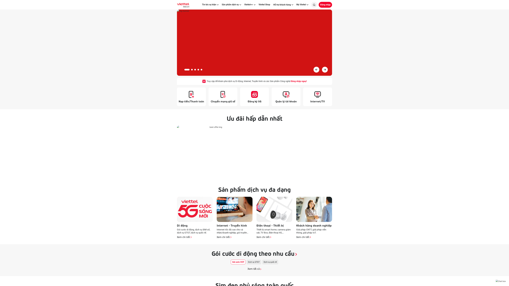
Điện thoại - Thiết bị (270, 225)
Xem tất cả (254, 269)
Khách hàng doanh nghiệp (314, 225)
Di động (182, 225)
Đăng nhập (325, 4)
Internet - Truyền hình (232, 225)
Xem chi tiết (183, 237)
